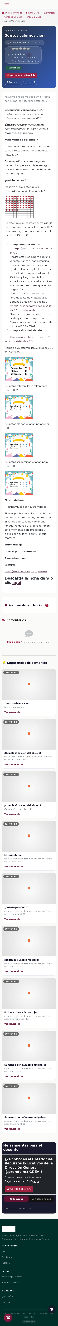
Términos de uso (10, 1282)
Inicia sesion (14, 642)
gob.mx (6, 1302)
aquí (16, 582)
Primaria (17, 13)
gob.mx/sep (8, 1296)
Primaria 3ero (32, 13)
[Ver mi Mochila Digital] (8, 1318)
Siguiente (28, 82)
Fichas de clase (33, 17)
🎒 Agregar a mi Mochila (21, 75)
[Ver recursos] (51, 1309)
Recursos (17, 1199)
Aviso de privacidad (12, 1276)
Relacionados (43, 1199)
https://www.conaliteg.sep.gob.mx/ (26, 571)
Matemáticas (48, 13)
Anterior (13, 82)
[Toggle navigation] (6, 4)
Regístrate (7, 1257)
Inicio (8, 13)
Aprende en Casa (13, 17)
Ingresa (6, 1263)
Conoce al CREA (20, 1188)
